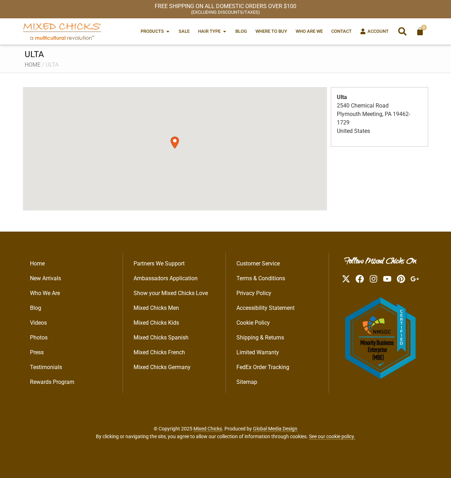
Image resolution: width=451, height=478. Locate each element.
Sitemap (246, 382)
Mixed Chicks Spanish (161, 337)
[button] (402, 31)
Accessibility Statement (265, 308)
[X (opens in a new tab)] (346, 279)
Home (33, 64)
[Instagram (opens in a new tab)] (373, 279)
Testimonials (46, 367)
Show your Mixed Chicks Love (171, 293)
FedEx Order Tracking (262, 367)
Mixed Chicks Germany (162, 367)
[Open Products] (168, 31)
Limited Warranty (257, 352)
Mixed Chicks (207, 428)
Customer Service (258, 263)
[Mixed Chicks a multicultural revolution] (62, 31)
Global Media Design (275, 428)
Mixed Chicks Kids (156, 322)
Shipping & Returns (260, 337)
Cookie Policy (253, 322)
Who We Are (45, 293)
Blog (35, 308)
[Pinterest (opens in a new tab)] (401, 279)
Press (37, 352)
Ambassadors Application (166, 278)
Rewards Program (52, 382)
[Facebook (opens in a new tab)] (360, 279)
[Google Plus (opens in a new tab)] (414, 279)
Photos (39, 337)
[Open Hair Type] (224, 31)
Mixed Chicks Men (156, 308)
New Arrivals (45, 278)
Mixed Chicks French (159, 352)
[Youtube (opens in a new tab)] (387, 279)
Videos (38, 322)
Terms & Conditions (260, 278)
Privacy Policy (253, 293)
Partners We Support (159, 263)
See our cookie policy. (332, 436)
